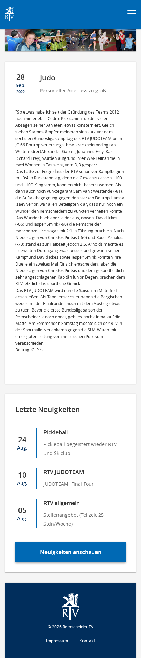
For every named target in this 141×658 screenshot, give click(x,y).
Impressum (57, 641)
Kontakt (87, 641)
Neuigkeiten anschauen (70, 552)
